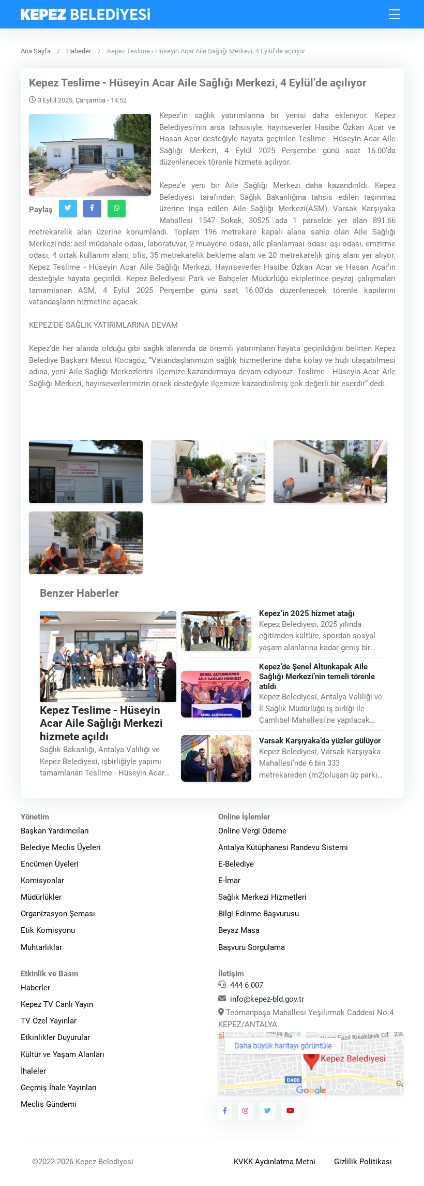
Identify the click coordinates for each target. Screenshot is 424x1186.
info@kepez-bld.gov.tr (267, 999)
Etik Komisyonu (48, 930)
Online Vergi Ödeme (252, 831)
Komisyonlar (42, 880)
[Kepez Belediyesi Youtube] (290, 1111)
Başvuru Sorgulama (251, 947)
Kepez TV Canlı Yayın (57, 1004)
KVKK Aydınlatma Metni (274, 1161)
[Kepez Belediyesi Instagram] (245, 1111)
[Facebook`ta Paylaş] (92, 208)
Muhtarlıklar (41, 947)
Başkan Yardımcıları (55, 831)
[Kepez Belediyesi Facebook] (225, 1111)
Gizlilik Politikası (363, 1161)
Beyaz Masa (239, 930)
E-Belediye (236, 864)
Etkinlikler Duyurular (55, 1037)
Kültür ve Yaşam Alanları (62, 1054)
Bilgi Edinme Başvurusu (258, 913)
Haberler (78, 51)
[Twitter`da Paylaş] (68, 208)
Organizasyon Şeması (58, 913)
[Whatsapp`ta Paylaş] (117, 208)
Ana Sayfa (36, 51)
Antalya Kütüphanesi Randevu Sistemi (283, 847)
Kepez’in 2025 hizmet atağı (307, 613)
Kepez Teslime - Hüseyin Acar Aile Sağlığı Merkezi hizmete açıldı (101, 723)
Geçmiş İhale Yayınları (59, 1087)
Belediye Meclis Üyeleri (61, 847)
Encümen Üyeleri (50, 864)
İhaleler (33, 1071)
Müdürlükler (41, 897)
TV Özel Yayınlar (49, 1021)
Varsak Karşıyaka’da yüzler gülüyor (320, 740)
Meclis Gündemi (49, 1104)
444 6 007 (246, 985)
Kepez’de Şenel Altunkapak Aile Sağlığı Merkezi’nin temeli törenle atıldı (317, 677)
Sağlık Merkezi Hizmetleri (262, 897)
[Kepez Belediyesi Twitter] (268, 1111)
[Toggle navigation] (395, 14)
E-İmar (229, 880)
